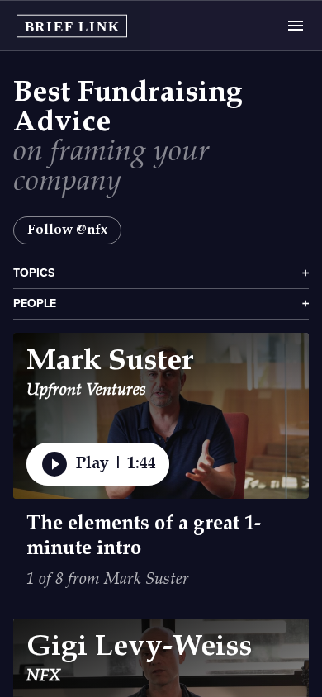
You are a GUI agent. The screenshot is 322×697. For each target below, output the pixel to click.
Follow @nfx (67, 230)
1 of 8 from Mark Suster (107, 580)
